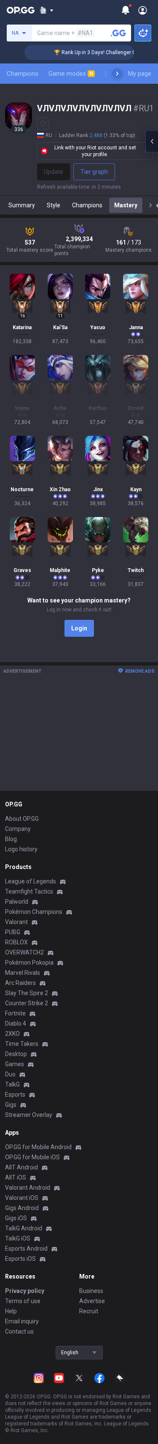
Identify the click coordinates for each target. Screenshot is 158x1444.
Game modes (70, 73)
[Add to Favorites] (43, 123)
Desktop (16, 1054)
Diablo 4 (15, 1023)
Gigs (10, 1104)
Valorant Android (27, 1187)
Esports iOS (20, 1258)
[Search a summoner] (118, 33)
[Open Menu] (142, 10)
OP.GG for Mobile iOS (32, 1157)
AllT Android (21, 1167)
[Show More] (46, 10)
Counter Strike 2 (26, 1003)
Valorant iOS (21, 1197)
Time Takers (21, 1043)
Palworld (16, 901)
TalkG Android (23, 1228)
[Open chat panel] (151, 141)
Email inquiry (22, 1321)
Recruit (88, 1311)
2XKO (12, 1033)
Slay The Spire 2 (26, 993)
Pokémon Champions (33, 911)
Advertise (92, 1301)
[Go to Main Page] (21, 10)
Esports (15, 1094)
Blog (11, 839)
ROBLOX (16, 942)
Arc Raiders (20, 982)
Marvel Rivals (22, 972)
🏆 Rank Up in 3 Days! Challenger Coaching (98, 52)
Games (14, 1064)
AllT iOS (15, 1177)
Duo (10, 1074)
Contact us (19, 1331)
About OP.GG (22, 818)
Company (18, 828)
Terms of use (22, 1301)
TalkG (12, 1084)
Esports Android (26, 1248)
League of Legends (30, 881)
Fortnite (15, 1013)
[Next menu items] (117, 74)
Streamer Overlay (28, 1114)
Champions (22, 73)
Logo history (21, 849)
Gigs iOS (16, 1218)
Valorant (16, 922)
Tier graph (94, 171)
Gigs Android (22, 1208)
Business (91, 1290)
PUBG (12, 932)
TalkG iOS (17, 1238)
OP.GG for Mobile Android (38, 1147)
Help (11, 1311)
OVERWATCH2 (24, 952)
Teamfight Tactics (29, 891)
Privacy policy (24, 1290)
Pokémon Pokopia (29, 962)
